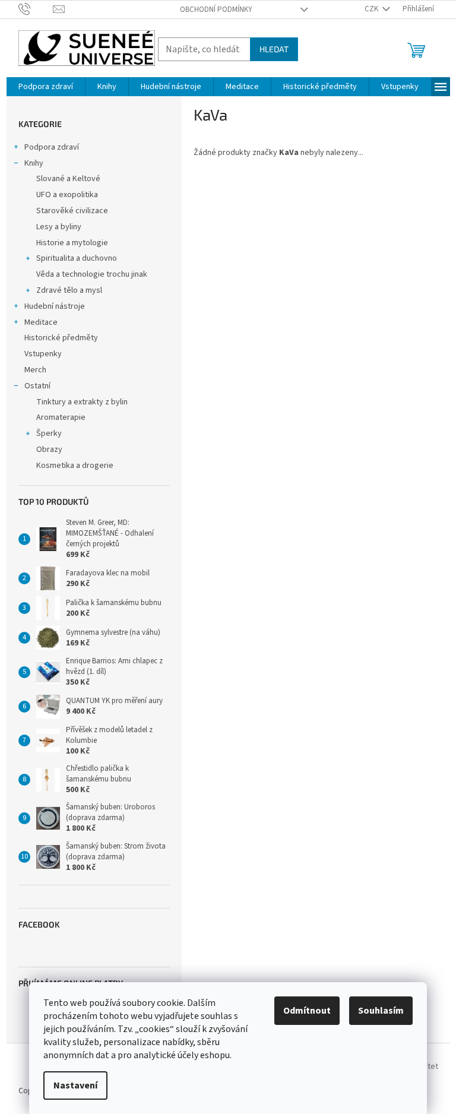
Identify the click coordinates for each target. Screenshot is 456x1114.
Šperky (49, 433)
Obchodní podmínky (216, 9)
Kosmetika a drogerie (74, 465)
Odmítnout (307, 1010)
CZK (372, 9)
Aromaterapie (61, 417)
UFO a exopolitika (67, 195)
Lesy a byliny (58, 227)
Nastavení (75, 1085)
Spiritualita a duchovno (76, 258)
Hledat (274, 49)
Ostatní (37, 386)
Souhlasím (381, 1010)
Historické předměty (61, 338)
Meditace (41, 322)
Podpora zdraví (51, 147)
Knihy (33, 163)
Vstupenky (43, 354)
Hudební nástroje (54, 306)
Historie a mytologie (72, 243)
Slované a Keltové (68, 179)
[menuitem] (46, 86)
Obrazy (49, 449)
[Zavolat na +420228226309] (35, 9)
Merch (35, 370)
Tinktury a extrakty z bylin (82, 402)
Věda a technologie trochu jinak (91, 274)
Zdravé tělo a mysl (69, 290)
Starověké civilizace (72, 211)
